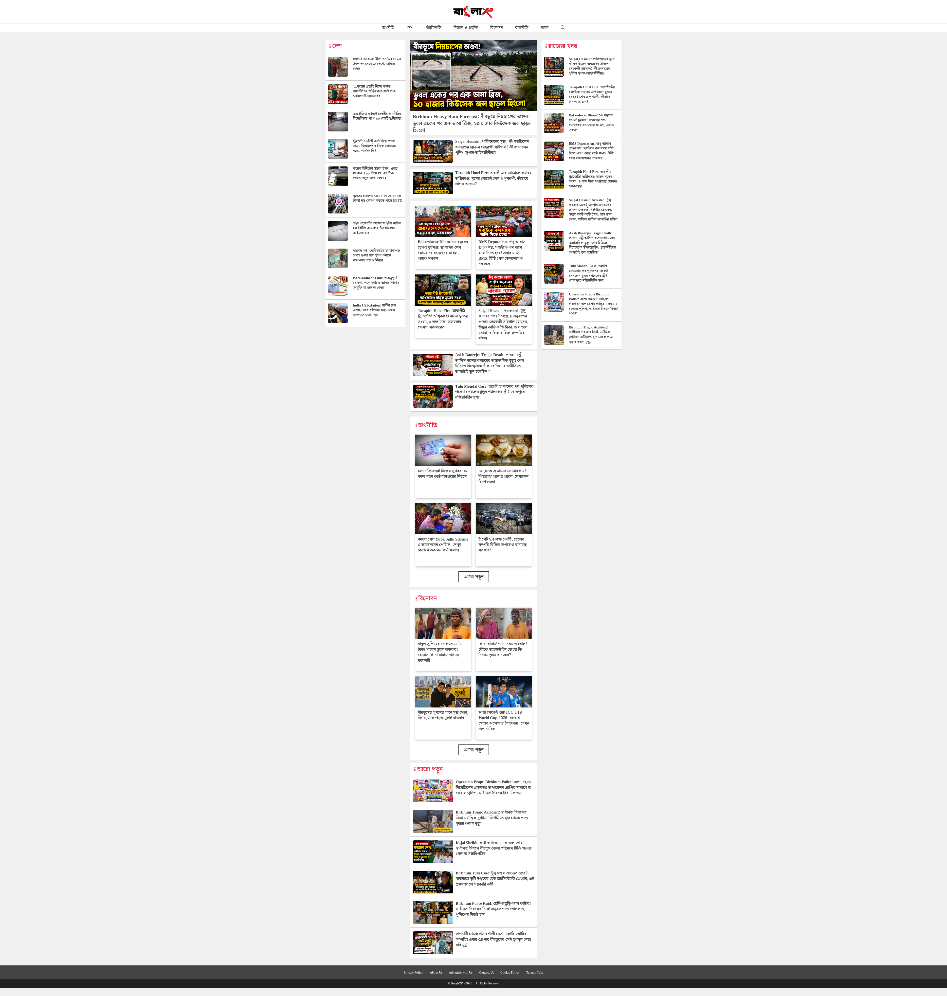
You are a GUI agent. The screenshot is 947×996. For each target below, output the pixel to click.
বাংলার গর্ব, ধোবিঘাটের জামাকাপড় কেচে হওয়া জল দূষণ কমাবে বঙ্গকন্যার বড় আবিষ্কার (376, 255)
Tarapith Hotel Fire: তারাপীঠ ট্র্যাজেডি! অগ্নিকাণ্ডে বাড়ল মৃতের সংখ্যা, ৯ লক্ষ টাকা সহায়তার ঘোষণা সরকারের (443, 319)
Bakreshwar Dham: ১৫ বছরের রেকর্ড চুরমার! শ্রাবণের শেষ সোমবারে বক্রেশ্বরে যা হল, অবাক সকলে (443, 250)
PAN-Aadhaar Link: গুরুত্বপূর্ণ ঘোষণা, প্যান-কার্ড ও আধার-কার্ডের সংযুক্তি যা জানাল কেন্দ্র (376, 282)
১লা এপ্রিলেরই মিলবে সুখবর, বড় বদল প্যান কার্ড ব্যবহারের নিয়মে (443, 474)
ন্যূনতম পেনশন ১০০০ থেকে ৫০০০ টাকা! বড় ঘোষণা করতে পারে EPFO (377, 198)
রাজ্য (544, 27)
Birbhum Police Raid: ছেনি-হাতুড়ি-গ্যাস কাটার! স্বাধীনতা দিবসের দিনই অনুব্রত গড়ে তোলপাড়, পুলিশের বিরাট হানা (493, 909)
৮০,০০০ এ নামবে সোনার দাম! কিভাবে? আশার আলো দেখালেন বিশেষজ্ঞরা (503, 476)
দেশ (410, 27)
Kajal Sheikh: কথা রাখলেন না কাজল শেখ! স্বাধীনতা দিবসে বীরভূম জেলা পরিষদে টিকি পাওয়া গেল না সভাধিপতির (494, 848)
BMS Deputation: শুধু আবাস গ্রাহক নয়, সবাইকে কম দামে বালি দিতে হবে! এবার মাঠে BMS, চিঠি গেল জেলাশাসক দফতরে (502, 253)
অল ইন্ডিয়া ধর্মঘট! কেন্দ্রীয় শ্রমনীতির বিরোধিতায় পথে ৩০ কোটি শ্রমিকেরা (377, 116)
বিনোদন (496, 27)
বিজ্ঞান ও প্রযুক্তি (466, 27)
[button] (563, 28)
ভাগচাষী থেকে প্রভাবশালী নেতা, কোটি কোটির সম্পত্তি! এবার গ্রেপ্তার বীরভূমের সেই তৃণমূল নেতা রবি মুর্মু (493, 939)
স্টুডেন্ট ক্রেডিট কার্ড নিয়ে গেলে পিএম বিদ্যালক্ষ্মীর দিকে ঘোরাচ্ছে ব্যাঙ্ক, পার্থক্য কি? (374, 146)
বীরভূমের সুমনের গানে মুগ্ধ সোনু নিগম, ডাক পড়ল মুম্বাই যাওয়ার (442, 715)
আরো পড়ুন (474, 577)
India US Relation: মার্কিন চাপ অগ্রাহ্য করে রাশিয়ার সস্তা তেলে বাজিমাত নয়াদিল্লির (374, 310)
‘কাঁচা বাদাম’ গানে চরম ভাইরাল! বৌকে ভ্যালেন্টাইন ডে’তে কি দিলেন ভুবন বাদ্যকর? (502, 649)
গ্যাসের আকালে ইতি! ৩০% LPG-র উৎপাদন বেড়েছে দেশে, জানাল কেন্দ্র (377, 64)
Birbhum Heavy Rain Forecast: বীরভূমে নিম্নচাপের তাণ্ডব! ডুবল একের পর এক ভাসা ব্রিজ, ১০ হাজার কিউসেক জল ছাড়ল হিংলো (472, 123)
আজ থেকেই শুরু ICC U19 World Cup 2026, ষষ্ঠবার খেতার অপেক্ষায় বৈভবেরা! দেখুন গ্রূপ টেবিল (503, 720)
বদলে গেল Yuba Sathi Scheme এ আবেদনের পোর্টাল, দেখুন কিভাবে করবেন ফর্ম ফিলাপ (443, 545)
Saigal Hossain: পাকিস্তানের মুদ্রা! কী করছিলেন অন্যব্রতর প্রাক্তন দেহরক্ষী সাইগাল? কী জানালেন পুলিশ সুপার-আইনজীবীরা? (492, 147)
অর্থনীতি (388, 27)
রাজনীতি (521, 27)
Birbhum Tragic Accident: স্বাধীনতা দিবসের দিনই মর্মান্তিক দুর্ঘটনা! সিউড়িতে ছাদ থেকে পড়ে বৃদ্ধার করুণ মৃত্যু (492, 818)
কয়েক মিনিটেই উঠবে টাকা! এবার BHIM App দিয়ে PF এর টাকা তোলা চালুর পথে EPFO (375, 173)
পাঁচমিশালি (433, 27)
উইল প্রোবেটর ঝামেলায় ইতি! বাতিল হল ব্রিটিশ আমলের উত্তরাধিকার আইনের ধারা (377, 228)
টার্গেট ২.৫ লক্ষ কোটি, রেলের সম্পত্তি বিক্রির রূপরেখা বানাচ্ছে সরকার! (502, 545)
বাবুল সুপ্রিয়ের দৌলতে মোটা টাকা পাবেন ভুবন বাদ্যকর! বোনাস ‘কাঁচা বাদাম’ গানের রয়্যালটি (440, 652)
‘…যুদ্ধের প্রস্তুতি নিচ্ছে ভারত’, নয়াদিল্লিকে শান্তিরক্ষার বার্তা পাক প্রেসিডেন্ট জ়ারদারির (374, 91)
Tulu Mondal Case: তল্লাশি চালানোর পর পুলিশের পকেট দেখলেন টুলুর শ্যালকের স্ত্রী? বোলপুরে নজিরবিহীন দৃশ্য (494, 392)
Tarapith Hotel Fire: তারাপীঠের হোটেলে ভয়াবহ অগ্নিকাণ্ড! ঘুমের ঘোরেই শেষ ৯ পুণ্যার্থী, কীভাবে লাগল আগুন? (493, 178)
